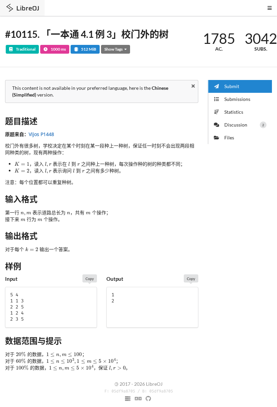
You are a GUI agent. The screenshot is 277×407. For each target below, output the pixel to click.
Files (229, 137)
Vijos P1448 (41, 134)
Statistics (233, 112)
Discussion (244, 125)
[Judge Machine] (128, 399)
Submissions (237, 99)
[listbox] (138, 399)
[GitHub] (148, 399)
